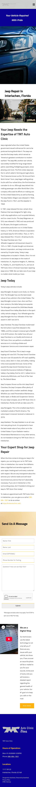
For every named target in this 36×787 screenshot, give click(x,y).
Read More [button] (27, 705)
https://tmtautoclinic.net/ (12, 503)
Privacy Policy (6, 780)
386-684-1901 (13, 756)
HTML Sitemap (6, 782)
